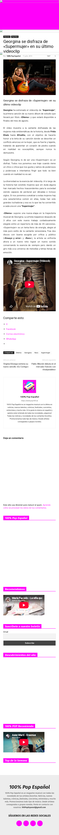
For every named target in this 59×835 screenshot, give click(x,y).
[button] (4, 26)
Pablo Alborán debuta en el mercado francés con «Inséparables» (44, 367)
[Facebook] (19, 424)
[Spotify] (29, 424)
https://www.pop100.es (29, 401)
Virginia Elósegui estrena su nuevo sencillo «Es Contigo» (16, 365)
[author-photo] (29, 393)
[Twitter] (39, 424)
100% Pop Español (29, 396)
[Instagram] (24, 424)
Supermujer (45, 353)
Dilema (18, 353)
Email (5, 632)
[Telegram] (34, 424)
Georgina (28, 353)
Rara (36, 353)
